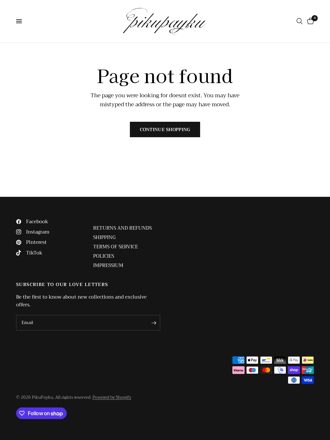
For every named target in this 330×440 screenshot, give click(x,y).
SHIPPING (104, 237)
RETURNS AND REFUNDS (122, 228)
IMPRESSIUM (108, 265)
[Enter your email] (153, 322)
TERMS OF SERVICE (115, 247)
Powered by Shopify (111, 397)
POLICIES (103, 256)
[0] (309, 21)
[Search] (299, 21)
